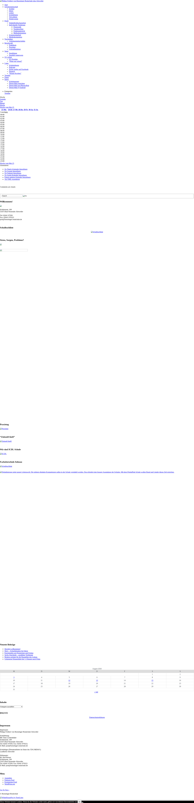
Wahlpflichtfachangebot (17, 23)
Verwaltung (13, 17)
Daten (6, 77)
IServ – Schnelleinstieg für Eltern (16, 651)
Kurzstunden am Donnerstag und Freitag (18, 653)
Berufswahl (8, 43)
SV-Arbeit (8, 57)
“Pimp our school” (15, 61)
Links (6, 63)
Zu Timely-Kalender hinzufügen (15, 169)
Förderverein (13, 19)
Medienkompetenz (15, 37)
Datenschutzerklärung (97, 717)
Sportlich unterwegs (16, 55)
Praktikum (12, 45)
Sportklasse (13, 53)
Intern (6, 79)
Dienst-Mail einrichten (17, 83)
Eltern (11, 11)
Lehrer (11, 13)
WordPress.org (9, 784)
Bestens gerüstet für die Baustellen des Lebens (20, 657)
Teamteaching (18, 29)
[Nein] (82, 802)
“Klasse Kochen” (15, 73)
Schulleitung (13, 15)
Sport (6, 51)
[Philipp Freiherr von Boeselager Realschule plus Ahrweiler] (21, 1)
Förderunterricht (19, 31)
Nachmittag (8, 39)
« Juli (96, 692)
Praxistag (12, 47)
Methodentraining (19, 33)
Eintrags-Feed (9, 780)
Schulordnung (14, 65)
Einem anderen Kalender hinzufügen (17, 177)
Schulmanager (14, 81)
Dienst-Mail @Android (17, 87)
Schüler (11, 9)
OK (79, 802)
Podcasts (12, 67)
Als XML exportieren (12, 179)
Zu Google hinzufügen (12, 171)
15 (152, 680)
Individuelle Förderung (17, 25)
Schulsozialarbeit (15, 35)
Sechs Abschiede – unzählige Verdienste (18, 655)
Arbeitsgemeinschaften (17, 41)
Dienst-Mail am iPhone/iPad (19, 85)
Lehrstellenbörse (15, 49)
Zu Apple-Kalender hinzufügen (15, 175)
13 (97, 680)
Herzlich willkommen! (12, 649)
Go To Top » (4, 790)
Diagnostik (17, 27)
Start (6, 5)
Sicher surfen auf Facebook (18, 69)
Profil (6, 21)
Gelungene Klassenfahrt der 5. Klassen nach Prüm (22, 659)
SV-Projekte (13, 59)
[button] (4, 165)
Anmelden (8, 778)
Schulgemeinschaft (11, 7)
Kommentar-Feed (10, 782)
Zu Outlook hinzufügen (12, 173)
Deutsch (12, 71)
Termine (7, 75)
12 (69, 680)
